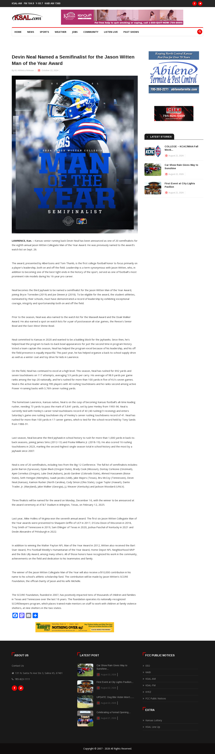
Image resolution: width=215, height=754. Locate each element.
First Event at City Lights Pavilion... (115, 682)
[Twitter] (200, 3)
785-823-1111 (22, 679)
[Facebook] (194, 3)
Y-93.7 (39, 3)
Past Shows (131, 31)
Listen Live (111, 31)
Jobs (75, 31)
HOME (18, 31)
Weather (60, 31)
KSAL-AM (17, 3)
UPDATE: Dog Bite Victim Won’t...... (115, 697)
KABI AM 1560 (52, 3)
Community (90, 31)
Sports (44, 31)
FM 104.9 (29, 3)
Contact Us (18, 665)
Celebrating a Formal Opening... (114, 712)
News (30, 31)
